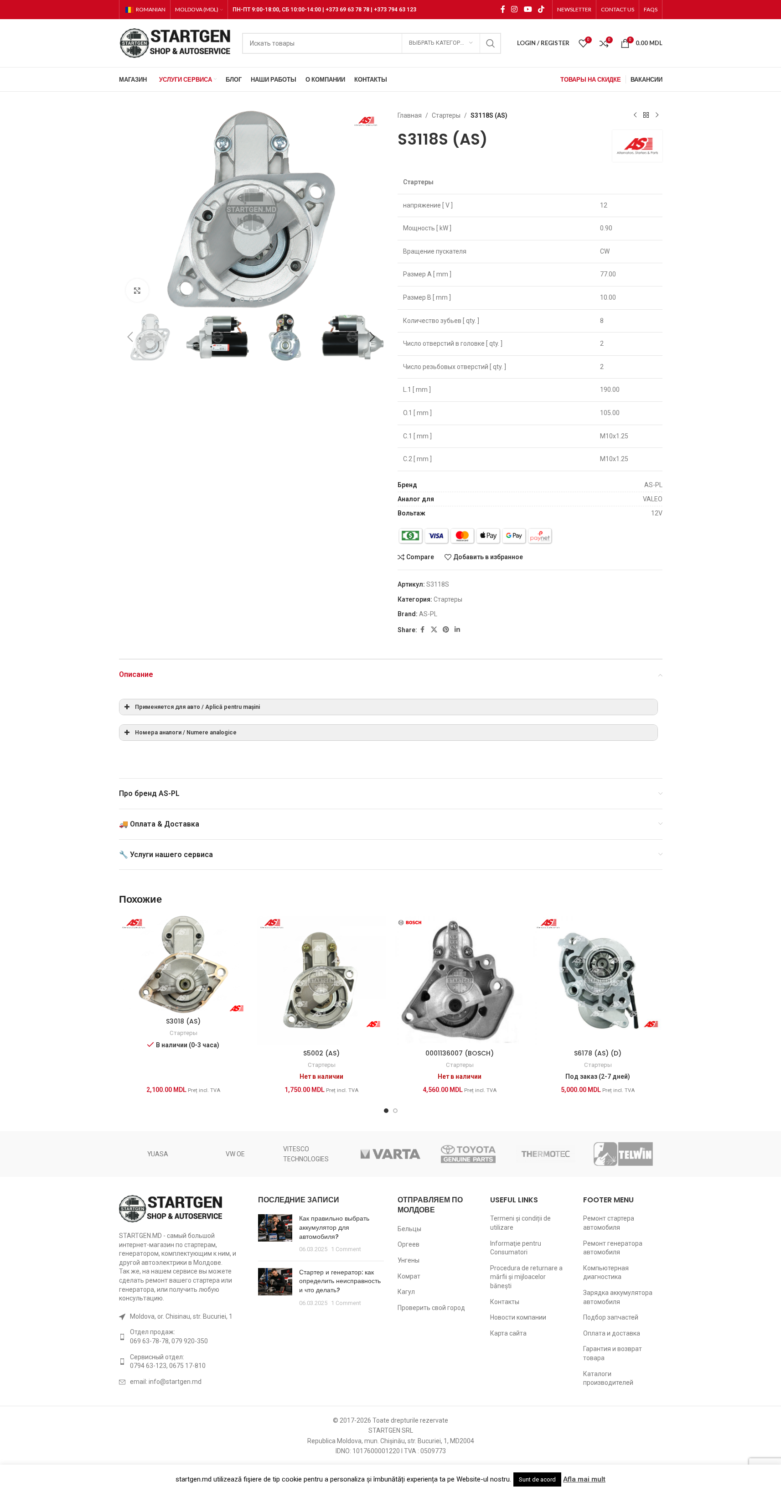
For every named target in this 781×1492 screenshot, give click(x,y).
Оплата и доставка (611, 1333)
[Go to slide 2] (242, 299)
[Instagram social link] (514, 9)
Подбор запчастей (610, 1317)
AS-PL (428, 614)
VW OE (235, 1154)
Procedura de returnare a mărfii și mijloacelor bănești (526, 1276)
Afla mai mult (584, 1479)
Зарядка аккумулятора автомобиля (617, 1297)
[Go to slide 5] (269, 299)
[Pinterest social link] (446, 630)
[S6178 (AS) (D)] (597, 980)
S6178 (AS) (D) (597, 1053)
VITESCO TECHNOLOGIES (306, 1154)
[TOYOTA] (468, 1154)
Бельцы (409, 1228)
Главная (410, 115)
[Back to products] (646, 115)
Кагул (406, 1291)
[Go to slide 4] (260, 299)
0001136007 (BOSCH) (459, 1053)
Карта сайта (508, 1333)
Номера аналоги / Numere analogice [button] (186, 732)
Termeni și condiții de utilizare (520, 1223)
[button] (130, 337)
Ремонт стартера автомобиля (608, 1223)
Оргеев (408, 1244)
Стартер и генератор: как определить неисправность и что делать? (340, 1281)
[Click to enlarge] (137, 290)
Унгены (408, 1260)
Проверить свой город (431, 1307)
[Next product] (657, 115)
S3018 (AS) (183, 1021)
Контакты (504, 1301)
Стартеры (446, 115)
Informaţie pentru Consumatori (515, 1248)
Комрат (409, 1276)
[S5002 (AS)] (321, 980)
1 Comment (346, 1249)
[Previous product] (635, 115)
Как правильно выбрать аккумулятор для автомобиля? (334, 1227)
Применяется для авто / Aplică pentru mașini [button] (197, 706)
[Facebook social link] (502, 9)
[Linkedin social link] (457, 630)
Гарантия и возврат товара (612, 1353)
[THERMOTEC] (545, 1154)
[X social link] (434, 630)
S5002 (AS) (321, 1053)
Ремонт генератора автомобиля (612, 1248)
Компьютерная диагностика (606, 1272)
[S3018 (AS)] (183, 964)
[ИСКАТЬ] (490, 43)
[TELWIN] (623, 1154)
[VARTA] (390, 1154)
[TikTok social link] (541, 9)
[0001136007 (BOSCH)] (459, 980)
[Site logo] (176, 42)
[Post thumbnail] (275, 1233)
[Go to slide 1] (233, 299)
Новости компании (518, 1317)
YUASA (157, 1154)
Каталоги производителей (608, 1378)
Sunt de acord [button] (537, 1479)
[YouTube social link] (528, 9)
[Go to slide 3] (251, 299)
